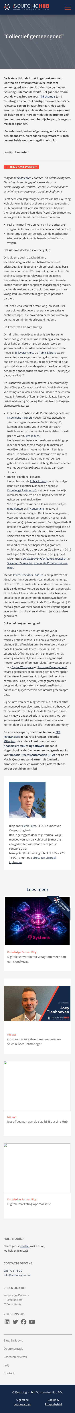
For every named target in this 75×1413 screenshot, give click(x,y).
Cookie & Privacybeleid (53, 1402)
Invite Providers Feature (28, 575)
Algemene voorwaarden (22, 1402)
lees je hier (32, 436)
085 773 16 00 (13, 1270)
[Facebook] (23, 1323)
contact (24, 1246)
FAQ (6, 1365)
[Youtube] (32, 1323)
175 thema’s (47, 96)
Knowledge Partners (19, 417)
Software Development (52, 667)
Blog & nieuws (13, 1340)
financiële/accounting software (24, 746)
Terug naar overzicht (23, 166)
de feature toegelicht (45, 558)
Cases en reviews (15, 1357)
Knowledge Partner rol (21, 490)
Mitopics (9, 741)
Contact (9, 1373)
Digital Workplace (22, 667)
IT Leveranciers (13, 1299)
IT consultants (36, 508)
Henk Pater (24, 178)
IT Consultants (12, 1304)
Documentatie (13, 1349)
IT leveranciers (24, 352)
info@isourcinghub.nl (17, 1275)
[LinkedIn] (7, 1323)
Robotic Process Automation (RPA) (32, 755)
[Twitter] (15, 1323)
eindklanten (15, 508)
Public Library (47, 352)
